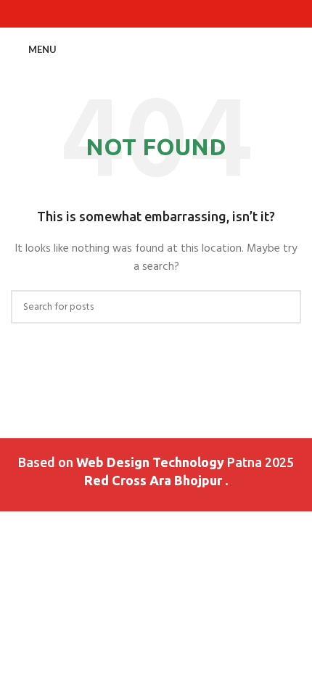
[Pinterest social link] (189, 14)
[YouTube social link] (173, 14)
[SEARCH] (284, 306)
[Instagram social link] (156, 14)
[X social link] (139, 14)
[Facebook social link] (123, 14)
